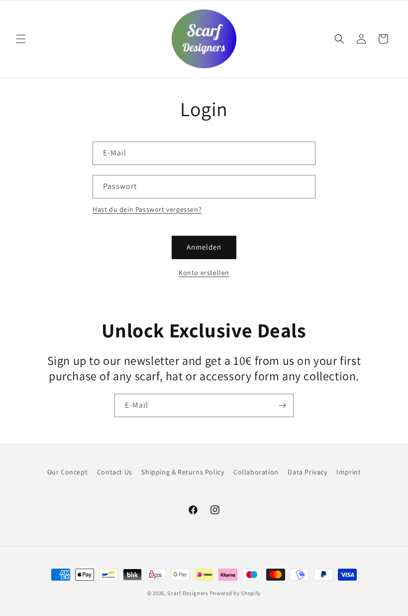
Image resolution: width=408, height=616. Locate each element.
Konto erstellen (204, 272)
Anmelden (204, 247)
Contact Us (114, 471)
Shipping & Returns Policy (182, 471)
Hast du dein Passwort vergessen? (147, 209)
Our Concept (67, 471)
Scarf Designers (187, 593)
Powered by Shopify (235, 593)
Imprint (348, 471)
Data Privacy (307, 471)
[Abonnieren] (282, 405)
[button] (21, 39)
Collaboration (256, 471)
